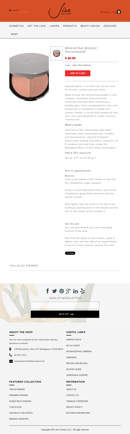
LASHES (54, 26)
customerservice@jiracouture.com (29, 361)
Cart (116, 12)
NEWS (14, 34)
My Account (106, 12)
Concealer (15, 407)
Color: (68, 65)
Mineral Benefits (19, 419)
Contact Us (72, 395)
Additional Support (77, 375)
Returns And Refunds (78, 413)
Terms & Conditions (77, 401)
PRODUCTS (70, 26)
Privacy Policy (74, 407)
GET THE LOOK (37, 26)
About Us (71, 389)
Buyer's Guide (73, 369)
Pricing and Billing (77, 363)
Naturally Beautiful (21, 413)
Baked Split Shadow (20, 401)
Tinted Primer (17, 389)
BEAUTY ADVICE (90, 26)
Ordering (71, 357)
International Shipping (79, 351)
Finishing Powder (18, 395)
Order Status (73, 339)
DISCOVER (110, 26)
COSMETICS (16, 26)
